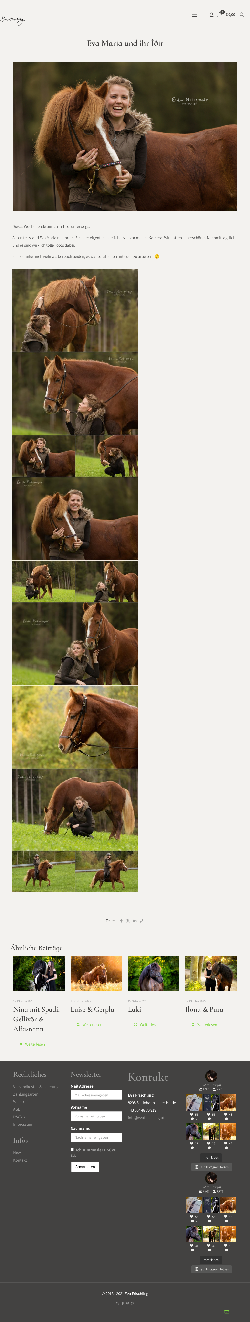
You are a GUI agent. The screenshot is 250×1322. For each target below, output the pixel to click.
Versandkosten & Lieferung (36, 1086)
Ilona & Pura (204, 1009)
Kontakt (20, 1160)
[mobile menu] (194, 14)
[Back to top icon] (240, 1312)
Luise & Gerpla (92, 1009)
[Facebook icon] (122, 1303)
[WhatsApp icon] (117, 1303)
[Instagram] (199, 1108)
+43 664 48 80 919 (142, 1110)
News (17, 1152)
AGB (16, 1109)
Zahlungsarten (25, 1094)
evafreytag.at (193, 1096)
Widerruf (20, 1101)
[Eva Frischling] (12, 22)
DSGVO (19, 1116)
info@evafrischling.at (146, 1117)
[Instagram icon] (133, 1303)
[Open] (194, 1102)
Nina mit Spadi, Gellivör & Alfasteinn (36, 1019)
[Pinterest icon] (127, 1303)
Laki (134, 1009)
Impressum (22, 1124)
